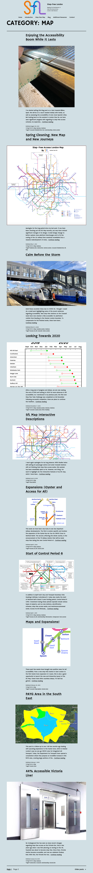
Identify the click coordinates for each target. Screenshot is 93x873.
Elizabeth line (38, 130)
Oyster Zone (38, 409)
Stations (43, 128)
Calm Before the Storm (43, 255)
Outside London (40, 329)
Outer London (56, 130)
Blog (49, 17)
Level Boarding (48, 130)
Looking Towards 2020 (43, 336)
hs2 (43, 130)
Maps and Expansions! (43, 622)
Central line (40, 248)
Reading (47, 409)
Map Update (33, 482)
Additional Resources (60, 17)
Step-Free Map (40, 17)
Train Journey (62, 617)
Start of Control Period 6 (44, 554)
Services (38, 128)
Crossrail (32, 130)
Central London (47, 248)
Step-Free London (55, 4)
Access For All (33, 331)
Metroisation (49, 617)
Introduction (29, 17)
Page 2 (16, 869)
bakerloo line (33, 248)
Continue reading (47, 122)
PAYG (43, 409)
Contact (72, 17)
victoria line (52, 862)
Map (35, 128)
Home (20, 17)
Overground (56, 617)
